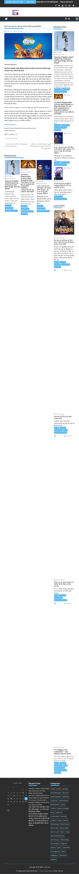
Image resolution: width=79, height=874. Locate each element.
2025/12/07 (58, 236)
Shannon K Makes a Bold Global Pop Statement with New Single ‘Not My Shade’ (39, 790)
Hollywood (59, 812)
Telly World (24, 214)
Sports (59, 847)
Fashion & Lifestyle (59, 768)
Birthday (65, 789)
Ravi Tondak (18, 31)
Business (65, 793)
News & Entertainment (12, 138)
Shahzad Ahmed (10, 178)
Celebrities (8, 205)
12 (14, 796)
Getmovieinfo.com (10, 124)
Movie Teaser (55, 832)
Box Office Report (56, 793)
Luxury (60, 820)
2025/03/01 (68, 603)
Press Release (55, 843)
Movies (66, 820)
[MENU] (77, 18)
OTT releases (55, 840)
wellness (53, 859)
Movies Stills (54, 828)
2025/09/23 (68, 270)
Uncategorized (55, 851)
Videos (63, 851)
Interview (63, 816)
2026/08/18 (9, 176)
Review (53, 847)
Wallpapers (54, 855)
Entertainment (9, 208)
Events (65, 430)
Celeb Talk (62, 262)
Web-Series (63, 855)
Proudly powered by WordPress (26, 871)
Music (62, 832)
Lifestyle (53, 820)
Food (52, 812)
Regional (63, 843)
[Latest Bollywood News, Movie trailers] (6, 18)
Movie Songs (54, 824)
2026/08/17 (25, 169)
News (67, 832)
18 (11, 799)
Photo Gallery (65, 840)
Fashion (53, 808)
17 (8, 799)
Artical (53, 789)
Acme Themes (58, 871)
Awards (56, 262)
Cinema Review (63, 800)
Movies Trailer (64, 828)
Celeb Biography (56, 797)
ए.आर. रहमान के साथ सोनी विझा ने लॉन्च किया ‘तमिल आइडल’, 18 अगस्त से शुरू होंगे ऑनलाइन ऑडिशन (39, 809)
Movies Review (64, 824)
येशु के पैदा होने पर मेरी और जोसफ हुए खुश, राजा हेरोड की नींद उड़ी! (16, 145)
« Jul (8, 810)
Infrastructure (55, 816)
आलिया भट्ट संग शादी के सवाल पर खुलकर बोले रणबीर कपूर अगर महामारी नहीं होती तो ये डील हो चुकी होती (40, 146)
